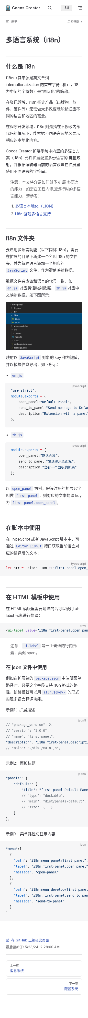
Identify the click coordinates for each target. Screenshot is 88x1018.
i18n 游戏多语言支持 (33, 213)
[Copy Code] (80, 390)
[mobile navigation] (80, 8)
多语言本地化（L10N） (35, 206)
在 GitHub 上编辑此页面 (30, 940)
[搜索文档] (49, 8)
